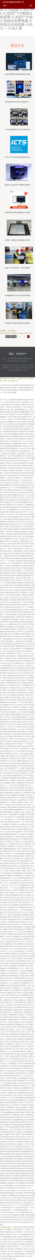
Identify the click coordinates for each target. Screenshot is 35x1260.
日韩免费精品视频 (10, 1083)
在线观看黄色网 (26, 1088)
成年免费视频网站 (6, 668)
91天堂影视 (11, 1032)
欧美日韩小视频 (26, 1024)
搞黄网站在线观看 (17, 807)
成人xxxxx (22, 941)
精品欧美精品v (18, 1010)
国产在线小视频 (7, 892)
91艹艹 (4, 561)
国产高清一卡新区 (14, 578)
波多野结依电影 (26, 465)
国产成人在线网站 (11, 541)
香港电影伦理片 (21, 692)
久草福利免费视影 (26, 1134)
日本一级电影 (11, 802)
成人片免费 (9, 844)
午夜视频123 (11, 846)
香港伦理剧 (4, 634)
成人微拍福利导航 (13, 1122)
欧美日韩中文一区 (21, 607)
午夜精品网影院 (10, 683)
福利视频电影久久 (6, 878)
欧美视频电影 (29, 1115)
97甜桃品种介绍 (12, 907)
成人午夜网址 (21, 824)
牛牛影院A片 (8, 853)
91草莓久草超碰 (29, 517)
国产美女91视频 (17, 1090)
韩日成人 (26, 949)
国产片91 (31, 673)
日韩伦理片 (30, 941)
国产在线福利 (24, 1068)
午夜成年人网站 (9, 1056)
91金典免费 (27, 878)
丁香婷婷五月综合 (14, 688)
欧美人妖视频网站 (24, 919)
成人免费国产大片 (10, 819)
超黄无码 (17, 983)
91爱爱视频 (19, 575)
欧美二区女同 (8, 1022)
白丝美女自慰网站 (21, 1107)
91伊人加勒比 (21, 797)
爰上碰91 (8, 1090)
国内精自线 (16, 429)
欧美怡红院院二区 (10, 502)
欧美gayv (28, 509)
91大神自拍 (19, 422)
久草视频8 (7, 744)
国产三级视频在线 (10, 1093)
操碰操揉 (3, 1122)
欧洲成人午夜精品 (16, 617)
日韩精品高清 (4, 800)
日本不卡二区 (19, 483)
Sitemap (24, 370)
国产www (18, 1032)
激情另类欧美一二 (14, 910)
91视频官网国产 (9, 792)
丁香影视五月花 (29, 875)
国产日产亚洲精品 (21, 592)
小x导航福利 (29, 1022)
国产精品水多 (16, 1041)
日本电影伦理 (27, 858)
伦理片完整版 (21, 683)
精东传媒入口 (13, 492)
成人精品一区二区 (6, 563)
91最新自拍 (19, 714)
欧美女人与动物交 (6, 439)
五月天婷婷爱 (8, 768)
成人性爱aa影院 (5, 519)
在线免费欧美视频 (6, 458)
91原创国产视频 (28, 583)
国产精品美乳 (27, 617)
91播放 (2, 1117)
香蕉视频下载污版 (19, 934)
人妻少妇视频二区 (11, 756)
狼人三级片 (10, 1129)
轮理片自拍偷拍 (26, 873)
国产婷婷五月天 (7, 858)
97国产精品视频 (13, 553)
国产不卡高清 (6, 727)
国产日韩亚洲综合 (12, 995)
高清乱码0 (14, 644)
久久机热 (26, 548)
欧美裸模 (12, 470)
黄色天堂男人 (8, 551)
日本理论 (8, 988)
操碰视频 (13, 614)
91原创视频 (17, 1024)
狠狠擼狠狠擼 (9, 1112)
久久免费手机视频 (19, 419)
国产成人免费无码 (16, 705)
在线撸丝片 (13, 629)
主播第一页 (15, 702)
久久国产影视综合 (19, 514)
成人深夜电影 (9, 468)
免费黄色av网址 (10, 944)
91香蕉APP (27, 399)
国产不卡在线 (24, 497)
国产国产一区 (25, 512)
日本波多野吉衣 (21, 800)
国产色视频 (25, 910)
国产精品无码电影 (19, 439)
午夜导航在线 (13, 758)
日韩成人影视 (8, 526)
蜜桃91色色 (11, 783)
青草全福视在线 (17, 636)
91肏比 (25, 1005)
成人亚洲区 (15, 678)
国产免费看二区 (9, 836)
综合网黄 (29, 836)
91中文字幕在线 (15, 590)
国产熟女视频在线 (6, 753)
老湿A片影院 (20, 851)
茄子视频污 (9, 490)
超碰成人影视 (9, 607)
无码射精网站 (14, 619)
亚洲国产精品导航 (8, 465)
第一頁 (8, 336)
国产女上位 (28, 1249)
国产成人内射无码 (6, 424)
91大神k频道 (18, 1232)
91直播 (4, 663)
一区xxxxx (21, 448)
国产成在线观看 (24, 936)
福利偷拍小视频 (24, 404)
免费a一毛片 (25, 697)
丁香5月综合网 (5, 712)
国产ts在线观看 (10, 966)
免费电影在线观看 (25, 622)
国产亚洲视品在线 (16, 1058)
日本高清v (19, 1083)
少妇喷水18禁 (10, 832)
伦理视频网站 (13, 778)
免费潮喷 (19, 583)
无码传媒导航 (18, 858)
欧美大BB (31, 614)
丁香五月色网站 (12, 417)
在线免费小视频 (5, 807)
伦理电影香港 (29, 780)
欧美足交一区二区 (24, 495)
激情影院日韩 (22, 978)
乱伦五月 (10, 958)
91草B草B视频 (24, 529)
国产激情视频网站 (22, 487)
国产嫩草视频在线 (13, 1102)
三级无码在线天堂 (24, 902)
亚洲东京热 (15, 497)
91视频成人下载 (23, 795)
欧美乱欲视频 (16, 717)
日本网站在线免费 (10, 583)
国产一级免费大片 (27, 666)
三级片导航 (28, 1232)
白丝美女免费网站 (28, 436)
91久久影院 (24, 524)
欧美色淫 (18, 465)
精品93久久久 (11, 751)
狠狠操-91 (18, 792)
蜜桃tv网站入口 (5, 788)
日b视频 (14, 707)
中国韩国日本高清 (14, 512)
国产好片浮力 (16, 639)
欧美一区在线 (4, 614)
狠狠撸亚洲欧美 (12, 431)
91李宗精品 (26, 956)
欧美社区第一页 (15, 971)
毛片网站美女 (21, 1071)
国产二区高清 (27, 951)
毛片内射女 (4, 910)
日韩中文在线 (27, 551)
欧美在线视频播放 (27, 971)
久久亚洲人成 (18, 651)
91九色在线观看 (19, 961)
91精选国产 (14, 766)
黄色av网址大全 (26, 539)
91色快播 (7, 609)
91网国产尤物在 (25, 1127)
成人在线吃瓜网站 (13, 880)
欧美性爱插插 (16, 519)
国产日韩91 (28, 483)
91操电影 (15, 988)
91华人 (21, 580)
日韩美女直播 (29, 729)
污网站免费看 (9, 558)
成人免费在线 (18, 724)
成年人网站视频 (12, 963)
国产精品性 (10, 402)
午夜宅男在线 (18, 736)
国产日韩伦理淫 (26, 1129)
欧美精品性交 (18, 526)
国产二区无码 (11, 1066)
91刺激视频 (20, 1080)
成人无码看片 (11, 780)
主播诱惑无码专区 (18, 1115)
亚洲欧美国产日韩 (25, 1122)
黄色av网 (13, 800)
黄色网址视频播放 (13, 775)
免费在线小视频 (26, 590)
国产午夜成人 (13, 573)
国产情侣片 (27, 1090)
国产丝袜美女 (22, 522)
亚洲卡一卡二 (8, 888)
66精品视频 (20, 817)
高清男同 (18, 1129)
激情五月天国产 (24, 609)
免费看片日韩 (22, 1100)
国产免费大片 (14, 1078)
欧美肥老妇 (20, 944)
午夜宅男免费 (27, 526)
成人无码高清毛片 (24, 756)
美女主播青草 (9, 612)
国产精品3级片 (26, 429)
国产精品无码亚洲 (11, 822)
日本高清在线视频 (18, 1254)
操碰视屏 (7, 524)
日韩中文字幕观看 (22, 414)
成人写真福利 (13, 722)
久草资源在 (7, 841)
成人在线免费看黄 (19, 888)
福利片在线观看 (28, 422)
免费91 (12, 592)
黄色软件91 (27, 714)
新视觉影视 (4, 722)
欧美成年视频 (29, 1119)
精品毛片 (29, 868)
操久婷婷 (3, 675)
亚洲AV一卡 (30, 805)
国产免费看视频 (5, 849)
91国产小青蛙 (21, 624)
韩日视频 (24, 753)
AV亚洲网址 (26, 685)
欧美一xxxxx (20, 509)
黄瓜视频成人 (8, 734)
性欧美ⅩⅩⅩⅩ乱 (15, 461)
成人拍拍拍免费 (28, 631)
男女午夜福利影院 (25, 1012)
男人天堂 (10, 885)
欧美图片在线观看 (11, 412)
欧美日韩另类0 (13, 580)
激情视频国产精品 (17, 517)
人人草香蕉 (7, 595)
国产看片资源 (25, 578)
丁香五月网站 (28, 846)
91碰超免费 (6, 1085)
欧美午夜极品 (4, 461)
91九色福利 (27, 895)
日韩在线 (10, 514)
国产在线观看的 (9, 1107)
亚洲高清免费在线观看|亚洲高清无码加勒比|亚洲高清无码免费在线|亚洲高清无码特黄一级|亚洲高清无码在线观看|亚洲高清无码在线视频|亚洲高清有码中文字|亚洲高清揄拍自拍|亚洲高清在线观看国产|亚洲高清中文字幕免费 (17, 1178)
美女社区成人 (22, 912)
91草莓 (30, 1056)
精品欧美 (23, 1085)
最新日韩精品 (22, 573)
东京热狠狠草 (11, 656)
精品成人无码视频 (13, 1012)
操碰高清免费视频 (23, 585)
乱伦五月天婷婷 (10, 939)
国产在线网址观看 (22, 819)
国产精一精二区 (12, 709)
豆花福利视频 (16, 873)
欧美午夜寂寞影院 (28, 719)
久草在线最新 (13, 883)
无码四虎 (26, 602)
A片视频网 (18, 783)
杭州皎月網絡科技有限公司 (19, 368)
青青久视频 (9, 790)
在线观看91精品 (18, 1119)
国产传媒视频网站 (16, 914)
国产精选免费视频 (11, 976)
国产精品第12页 (13, 863)
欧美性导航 (19, 1249)
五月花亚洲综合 (26, 688)
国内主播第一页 (23, 758)
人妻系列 (17, 587)
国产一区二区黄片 (24, 822)
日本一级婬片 (8, 419)
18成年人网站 (24, 619)
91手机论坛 (4, 1063)
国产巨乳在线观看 (13, 531)
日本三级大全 (16, 841)
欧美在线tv (28, 944)
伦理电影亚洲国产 (9, 646)
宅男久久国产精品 (26, 917)
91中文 (25, 810)
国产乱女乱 (14, 941)
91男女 (21, 543)
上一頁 (14, 336)
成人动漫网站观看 (16, 443)
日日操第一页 (27, 597)
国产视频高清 (6, 539)
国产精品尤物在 (15, 697)
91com (15, 892)
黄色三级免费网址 (10, 692)
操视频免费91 (18, 551)
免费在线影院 (22, 963)
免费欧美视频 (21, 829)
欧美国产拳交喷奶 (21, 604)
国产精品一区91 (18, 1022)
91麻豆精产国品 (8, 1239)
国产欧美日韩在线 (21, 739)
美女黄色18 (12, 861)
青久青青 (18, 993)
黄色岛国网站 (11, 509)
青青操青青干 (6, 1115)
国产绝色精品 (24, 746)
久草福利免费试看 (19, 1002)
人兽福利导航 (6, 1000)
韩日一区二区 (11, 487)
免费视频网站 (8, 1010)
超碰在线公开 (14, 973)
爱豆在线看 (24, 734)
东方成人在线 (16, 666)
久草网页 (19, 802)
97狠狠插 (10, 934)
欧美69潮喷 (30, 514)
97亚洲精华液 (7, 429)
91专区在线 (27, 736)
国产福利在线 (14, 524)
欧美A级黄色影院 (17, 875)
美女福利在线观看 (17, 1051)
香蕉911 (8, 436)
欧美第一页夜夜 (28, 443)
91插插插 (21, 907)
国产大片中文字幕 (21, 673)
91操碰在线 (22, 431)
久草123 (30, 978)
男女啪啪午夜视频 (13, 622)
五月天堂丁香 (6, 1041)
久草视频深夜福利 (13, 922)
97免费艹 (26, 802)
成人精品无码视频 (29, 458)
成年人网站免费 (13, 900)
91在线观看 (18, 1110)
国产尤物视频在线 (13, 1034)
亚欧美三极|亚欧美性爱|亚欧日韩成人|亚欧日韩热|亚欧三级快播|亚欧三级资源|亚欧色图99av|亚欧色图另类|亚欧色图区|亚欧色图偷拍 (17, 1156)
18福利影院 (20, 561)
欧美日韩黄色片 (5, 956)
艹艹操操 (7, 565)
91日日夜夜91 (14, 485)
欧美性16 (23, 678)
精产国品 (7, 895)
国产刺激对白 (8, 1119)
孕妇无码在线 (29, 1061)
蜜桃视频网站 (18, 810)
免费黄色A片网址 (19, 473)
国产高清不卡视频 (21, 612)
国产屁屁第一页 (25, 827)
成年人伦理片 (26, 1032)
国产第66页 (15, 788)
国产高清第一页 (7, 890)
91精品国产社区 (16, 924)
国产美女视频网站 (11, 795)
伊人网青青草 (17, 663)
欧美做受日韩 (9, 536)
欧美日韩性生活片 (14, 897)
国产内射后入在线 (10, 1007)
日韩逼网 (5, 492)
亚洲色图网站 (15, 1085)
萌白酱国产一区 (20, 470)
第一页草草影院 (16, 949)
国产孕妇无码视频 (13, 1068)
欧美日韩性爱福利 (8, 868)
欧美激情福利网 (29, 1097)
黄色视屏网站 (17, 719)
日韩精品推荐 (22, 883)
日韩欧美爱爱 (6, 678)
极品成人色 (15, 849)
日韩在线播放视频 (11, 968)
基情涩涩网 (23, 709)
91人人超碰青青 (7, 1005)
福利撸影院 (14, 609)
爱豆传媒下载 (9, 1049)
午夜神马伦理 (11, 1071)
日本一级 (7, 914)
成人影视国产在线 (13, 670)
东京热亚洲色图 (26, 1132)
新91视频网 (4, 568)
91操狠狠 (21, 1244)
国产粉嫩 (12, 953)
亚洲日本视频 (30, 668)
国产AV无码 (9, 587)
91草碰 (20, 629)
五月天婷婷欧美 (21, 614)
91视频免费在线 (20, 1073)
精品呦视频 (23, 1078)
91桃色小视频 (19, 1112)
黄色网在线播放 (9, 1073)
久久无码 (11, 1061)
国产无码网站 (18, 958)
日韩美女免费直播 (14, 990)
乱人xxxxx (10, 983)
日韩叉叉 (15, 1234)
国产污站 (12, 1259)
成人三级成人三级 (6, 597)
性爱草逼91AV (12, 829)
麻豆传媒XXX (30, 1244)
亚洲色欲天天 (18, 490)
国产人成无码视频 (10, 475)
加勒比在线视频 (5, 1229)
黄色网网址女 (18, 648)
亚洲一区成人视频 (8, 695)
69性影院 (5, 507)
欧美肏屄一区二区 (13, 932)
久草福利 (9, 478)
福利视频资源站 (20, 409)
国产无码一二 (29, 785)
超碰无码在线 (27, 924)
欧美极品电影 (27, 546)
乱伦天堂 (5, 1046)
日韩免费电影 (25, 634)
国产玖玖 (26, 1058)
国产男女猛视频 (20, 953)
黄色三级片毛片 (22, 675)
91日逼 (20, 1063)
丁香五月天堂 (9, 407)
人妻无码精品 (21, 453)
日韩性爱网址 (13, 814)
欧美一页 (3, 1127)
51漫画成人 (31, 709)
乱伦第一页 (17, 753)
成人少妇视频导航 (10, 624)
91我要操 (25, 792)
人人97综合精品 (12, 785)
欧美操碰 (27, 1010)
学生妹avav (30, 751)
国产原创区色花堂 (22, 475)
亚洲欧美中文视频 (14, 1132)
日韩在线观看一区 (18, 1229)
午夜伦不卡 (9, 463)
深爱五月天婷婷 (17, 1237)
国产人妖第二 (18, 653)
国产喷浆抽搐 (15, 917)
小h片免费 (25, 570)
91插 (26, 961)
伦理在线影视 (11, 866)
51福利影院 (10, 1044)
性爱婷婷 (16, 734)
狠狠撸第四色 (28, 1124)
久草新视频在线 (18, 790)
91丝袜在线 (9, 961)
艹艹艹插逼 (26, 744)
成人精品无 (28, 988)
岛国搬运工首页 (18, 812)
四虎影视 (31, 612)
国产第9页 (16, 844)
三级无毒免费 (27, 958)
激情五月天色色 (17, 546)
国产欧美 (22, 644)
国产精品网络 (19, 1061)
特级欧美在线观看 (21, 558)
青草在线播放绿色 (6, 1232)
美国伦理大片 (26, 402)
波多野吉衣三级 (20, 805)
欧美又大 (19, 602)
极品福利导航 (11, 1054)
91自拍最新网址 (24, 507)
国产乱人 (8, 717)
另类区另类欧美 (12, 773)
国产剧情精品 (30, 424)
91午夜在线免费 (13, 763)
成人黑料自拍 (24, 849)
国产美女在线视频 (10, 602)
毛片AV (24, 1241)
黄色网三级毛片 (12, 1039)
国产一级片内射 (9, 456)
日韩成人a (8, 1105)
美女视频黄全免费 (21, 771)
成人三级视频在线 (22, 866)
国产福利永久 (11, 414)
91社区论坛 (12, 761)
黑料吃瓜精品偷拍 (8, 631)
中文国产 (30, 1256)
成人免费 (3, 783)
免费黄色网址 (13, 1015)
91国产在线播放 (18, 890)
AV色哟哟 (27, 768)
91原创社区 (20, 780)
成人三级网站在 (23, 707)
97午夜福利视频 (26, 568)
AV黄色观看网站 (15, 565)
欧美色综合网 (22, 434)
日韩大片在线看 (7, 651)
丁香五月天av (19, 1044)
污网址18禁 (28, 1095)
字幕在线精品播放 (18, 856)
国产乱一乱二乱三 (18, 729)
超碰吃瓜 (24, 717)
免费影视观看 (21, 600)
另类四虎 (8, 497)
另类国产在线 (24, 788)
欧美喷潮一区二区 (19, 1076)
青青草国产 (7, 827)
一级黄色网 (7, 658)
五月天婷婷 (23, 1105)
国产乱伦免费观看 (25, 932)
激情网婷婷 (30, 1029)
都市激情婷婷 (24, 658)
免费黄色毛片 (17, 458)
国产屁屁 (8, 480)
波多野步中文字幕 (25, 922)
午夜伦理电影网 (26, 641)
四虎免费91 (23, 531)
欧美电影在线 (13, 839)
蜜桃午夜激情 (11, 731)
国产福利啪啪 (4, 617)
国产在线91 (17, 685)
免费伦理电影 (21, 731)
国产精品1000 (24, 900)
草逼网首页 (9, 504)
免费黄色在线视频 (6, 1024)
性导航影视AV (28, 636)
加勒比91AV (9, 1110)
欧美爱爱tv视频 (7, 834)
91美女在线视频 (25, 553)
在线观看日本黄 (23, 814)
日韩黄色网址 (6, 873)
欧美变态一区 (19, 407)
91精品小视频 (14, 1134)
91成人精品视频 (5, 446)
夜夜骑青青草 (19, 456)
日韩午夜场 (23, 863)
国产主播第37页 (9, 993)
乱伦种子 (18, 402)
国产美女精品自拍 (16, 1251)
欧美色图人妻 (29, 456)
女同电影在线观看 (13, 1127)
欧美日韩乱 (15, 827)
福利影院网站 (6, 546)
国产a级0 (31, 412)
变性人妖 (3, 414)
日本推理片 (20, 846)
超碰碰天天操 (24, 485)
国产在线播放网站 (19, 668)
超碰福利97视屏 (25, 1034)
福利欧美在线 (4, 980)
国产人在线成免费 (6, 473)
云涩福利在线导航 (11, 661)
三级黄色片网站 (20, 836)
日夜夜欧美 (10, 673)
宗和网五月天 (6, 707)
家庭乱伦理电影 (13, 529)
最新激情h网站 (5, 917)
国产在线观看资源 (21, 556)
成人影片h (26, 653)
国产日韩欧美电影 (16, 548)
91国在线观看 (10, 714)
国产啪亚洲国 (16, 929)
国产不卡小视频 (18, 768)
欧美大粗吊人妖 (20, 997)
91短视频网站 (23, 995)
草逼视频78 (6, 705)
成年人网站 (7, 1254)
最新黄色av (22, 1039)
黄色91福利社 (18, 1095)
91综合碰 (7, 941)
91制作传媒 (26, 727)
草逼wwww (9, 1002)
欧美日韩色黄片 (26, 519)
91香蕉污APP (27, 946)
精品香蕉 (21, 627)
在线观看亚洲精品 (11, 680)
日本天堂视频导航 (10, 500)
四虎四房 (5, 1017)
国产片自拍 (9, 685)
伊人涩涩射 (23, 712)
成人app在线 (8, 543)
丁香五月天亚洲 (9, 997)
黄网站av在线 (27, 1110)
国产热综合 (22, 680)
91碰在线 (5, 470)
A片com (8, 1051)
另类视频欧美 (23, 885)
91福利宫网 (17, 1227)
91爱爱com (14, 712)
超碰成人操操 (11, 534)
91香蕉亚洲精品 (10, 797)
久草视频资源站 (23, 541)
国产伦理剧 (25, 897)
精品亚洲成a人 (23, 985)
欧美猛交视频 (21, 534)
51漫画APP (19, 832)
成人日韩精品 (22, 1019)
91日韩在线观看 (21, 1066)
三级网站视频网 (12, 1019)
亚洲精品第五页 (25, 763)
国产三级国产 (9, 739)
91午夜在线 (30, 1073)
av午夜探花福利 (20, 868)
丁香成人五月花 (7, 648)
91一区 (20, 988)
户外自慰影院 (13, 441)
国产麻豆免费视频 (7, 1256)
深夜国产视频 (11, 1080)
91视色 (20, 661)
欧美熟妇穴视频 (20, 871)
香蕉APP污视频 (16, 744)
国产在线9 (13, 585)
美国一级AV (31, 470)
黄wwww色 (22, 492)
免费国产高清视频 (21, 1056)
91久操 (23, 639)
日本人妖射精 (21, 751)
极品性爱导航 (9, 604)
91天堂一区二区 (7, 951)
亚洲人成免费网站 (8, 422)
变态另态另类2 (16, 956)
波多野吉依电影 (15, 570)
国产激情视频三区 (17, 927)
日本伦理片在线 (12, 902)
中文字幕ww (4, 1259)
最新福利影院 (13, 919)
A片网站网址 (25, 990)
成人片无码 (14, 980)
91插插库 (29, 439)
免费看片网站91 (20, 1256)
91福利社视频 (16, 741)
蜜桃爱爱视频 (16, 446)
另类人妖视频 (9, 871)
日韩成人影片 (29, 695)
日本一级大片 (4, 399)
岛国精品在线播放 (17, 1124)
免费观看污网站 (28, 914)
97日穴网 (10, 724)
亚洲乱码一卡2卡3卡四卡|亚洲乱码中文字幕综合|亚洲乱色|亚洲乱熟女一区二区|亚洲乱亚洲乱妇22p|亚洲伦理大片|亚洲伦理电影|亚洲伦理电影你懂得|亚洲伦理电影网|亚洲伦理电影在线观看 (17, 1149)
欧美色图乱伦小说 (24, 773)
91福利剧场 (12, 600)
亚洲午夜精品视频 (23, 861)
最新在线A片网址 (6, 719)
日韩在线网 (7, 741)
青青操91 (16, 1105)
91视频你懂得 (11, 675)
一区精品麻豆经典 (8, 556)
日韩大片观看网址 (14, 634)
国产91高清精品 (21, 451)
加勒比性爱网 (18, 463)
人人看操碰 (17, 641)
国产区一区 (30, 1229)
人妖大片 (3, 1032)
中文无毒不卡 (30, 1254)
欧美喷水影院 (9, 575)
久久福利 (24, 841)
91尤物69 (3, 731)
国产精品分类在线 (14, 568)
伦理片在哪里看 (23, 839)
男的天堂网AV (5, 697)
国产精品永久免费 (13, 1137)
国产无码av (12, 851)
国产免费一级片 (9, 409)
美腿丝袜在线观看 (22, 939)
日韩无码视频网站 (19, 853)
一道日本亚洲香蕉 (10, 451)
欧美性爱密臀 (26, 929)
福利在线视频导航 (6, 1076)
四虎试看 (16, 543)
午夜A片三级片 (13, 748)
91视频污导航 (6, 929)
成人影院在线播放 (11, 495)
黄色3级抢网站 (23, 417)
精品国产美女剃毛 (21, 468)
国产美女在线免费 (16, 946)
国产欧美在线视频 (11, 434)
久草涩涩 (31, 717)
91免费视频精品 (21, 1093)
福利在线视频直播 (11, 448)
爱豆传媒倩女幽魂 (26, 587)
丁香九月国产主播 (21, 1049)
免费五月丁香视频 (19, 834)
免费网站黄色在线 (23, 761)
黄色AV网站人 (8, 1095)
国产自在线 (26, 783)
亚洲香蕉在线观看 (28, 1227)
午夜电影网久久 (12, 522)
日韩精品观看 (21, 656)
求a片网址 (28, 627)
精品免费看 (9, 641)
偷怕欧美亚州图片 (19, 426)
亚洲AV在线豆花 (14, 1017)
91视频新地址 (13, 1063)
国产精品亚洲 (22, 766)
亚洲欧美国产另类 (21, 1117)
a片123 (15, 885)
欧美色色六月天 (26, 461)
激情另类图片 (16, 595)
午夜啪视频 (27, 1063)
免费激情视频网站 (27, 1239)
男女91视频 (7, 856)
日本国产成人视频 (11, 1036)
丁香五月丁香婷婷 (26, 1046)
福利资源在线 (13, 507)
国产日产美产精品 (25, 775)
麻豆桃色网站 (10, 1117)
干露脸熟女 (16, 1088)
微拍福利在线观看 (16, 399)
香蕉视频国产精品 (16, 895)
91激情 (27, 1112)
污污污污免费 (17, 878)
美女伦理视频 (14, 404)
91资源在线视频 (7, 810)
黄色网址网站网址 (22, 1007)
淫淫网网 (3, 670)
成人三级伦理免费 (6, 426)
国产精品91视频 (23, 976)
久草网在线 (11, 561)
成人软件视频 (8, 736)
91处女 (9, 663)
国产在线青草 (9, 1249)
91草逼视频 (14, 1100)
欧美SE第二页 (30, 907)
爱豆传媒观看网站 (22, 502)
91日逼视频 (14, 936)
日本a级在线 (8, 1088)
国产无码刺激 (12, 1244)
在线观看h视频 (23, 412)
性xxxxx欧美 (16, 1241)
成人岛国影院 (24, 880)
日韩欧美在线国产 (28, 565)
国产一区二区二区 (24, 441)
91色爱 (2, 944)
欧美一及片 (22, 1029)
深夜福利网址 (24, 670)
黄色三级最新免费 (22, 1054)
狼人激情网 (28, 1051)
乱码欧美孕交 (14, 690)
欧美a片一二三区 (20, 1246)
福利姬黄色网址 (21, 646)
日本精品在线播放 (28, 993)
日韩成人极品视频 (24, 980)
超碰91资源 (7, 729)
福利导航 (25, 741)
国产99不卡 (12, 817)
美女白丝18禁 (18, 1005)
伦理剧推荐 (23, 905)
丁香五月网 (23, 702)
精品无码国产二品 (11, 1029)
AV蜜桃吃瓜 (24, 973)
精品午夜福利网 (12, 985)
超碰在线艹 (23, 690)
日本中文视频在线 (13, 905)
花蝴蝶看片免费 (16, 436)
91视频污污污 (5, 973)
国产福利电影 (19, 695)
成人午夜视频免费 (17, 1097)
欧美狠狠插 (30, 797)
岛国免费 (21, 785)
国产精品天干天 (17, 480)
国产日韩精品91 (18, 504)
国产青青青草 (4, 1100)
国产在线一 (19, 536)
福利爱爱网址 (8, 812)
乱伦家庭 (16, 478)
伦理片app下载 (5, 517)
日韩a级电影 (17, 951)
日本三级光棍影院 (22, 500)
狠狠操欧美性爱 (13, 746)
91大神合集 (19, 631)
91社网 (12, 771)
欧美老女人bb (17, 597)
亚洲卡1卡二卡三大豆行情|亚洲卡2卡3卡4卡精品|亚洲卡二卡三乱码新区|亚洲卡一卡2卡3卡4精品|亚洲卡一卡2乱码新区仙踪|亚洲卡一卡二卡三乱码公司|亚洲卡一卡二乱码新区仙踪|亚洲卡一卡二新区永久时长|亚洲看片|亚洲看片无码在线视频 (17, 1210)
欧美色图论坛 (27, 575)
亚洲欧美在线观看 (27, 595)
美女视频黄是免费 (25, 1234)
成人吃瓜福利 (4, 585)
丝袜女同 (5, 814)
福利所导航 (25, 1041)
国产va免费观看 (7, 653)
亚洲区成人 (24, 1017)
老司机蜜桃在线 (29, 561)
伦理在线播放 (11, 453)
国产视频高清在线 (11, 627)
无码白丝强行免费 (11, 978)
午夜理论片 (29, 1076)
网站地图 (13, 392)
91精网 (17, 1239)
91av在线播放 (16, 727)
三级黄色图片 (25, 983)
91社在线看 (30, 953)
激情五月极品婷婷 (19, 424)
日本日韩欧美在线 (24, 1036)
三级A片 (3, 995)
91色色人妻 (16, 658)
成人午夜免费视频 (25, 478)
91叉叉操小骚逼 (17, 1000)
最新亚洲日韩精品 (16, 700)
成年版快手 (22, 1015)
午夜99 (7, 936)
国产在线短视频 (14, 1046)
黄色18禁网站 (22, 778)
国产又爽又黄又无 (28, 663)
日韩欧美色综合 (12, 912)
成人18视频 (27, 1000)
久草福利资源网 (5, 666)
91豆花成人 (22, 892)
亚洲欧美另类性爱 (6, 1246)
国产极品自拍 (22, 1027)
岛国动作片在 (9, 805)
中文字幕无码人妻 (8, 483)
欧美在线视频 (27, 700)
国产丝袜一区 (16, 539)
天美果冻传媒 (23, 748)
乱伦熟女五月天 (26, 446)
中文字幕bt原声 (26, 844)
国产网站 (8, 636)
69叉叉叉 (22, 1102)
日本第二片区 (4, 1078)
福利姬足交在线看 (10, 824)
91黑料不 (14, 1027)
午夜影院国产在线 (22, 966)
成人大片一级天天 (24, 968)
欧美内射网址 (22, 722)
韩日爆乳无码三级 (19, 563)
